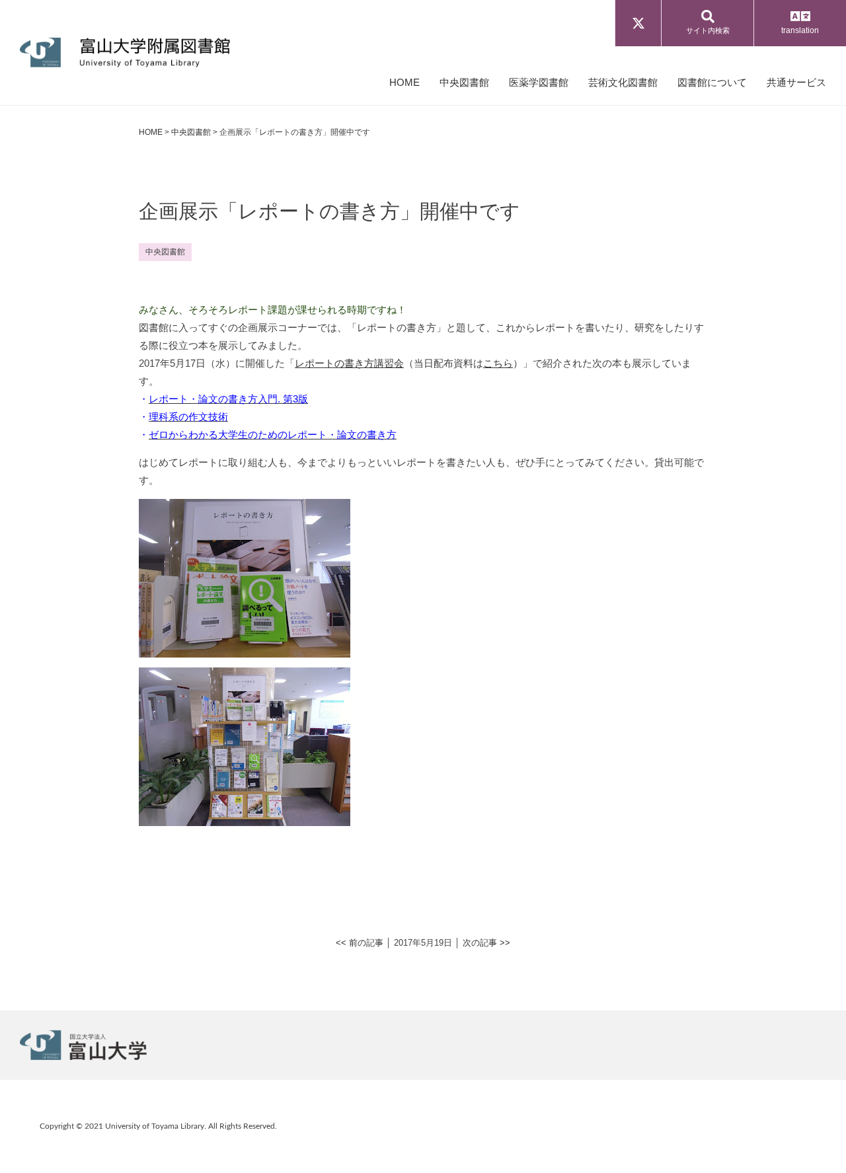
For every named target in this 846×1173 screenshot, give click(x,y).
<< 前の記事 (359, 943)
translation (800, 30)
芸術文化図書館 (623, 82)
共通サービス (796, 82)
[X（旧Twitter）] (638, 23)
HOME (404, 82)
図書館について (712, 82)
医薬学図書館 (538, 82)
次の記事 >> (486, 943)
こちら (498, 363)
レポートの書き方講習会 (349, 363)
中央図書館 (464, 82)
